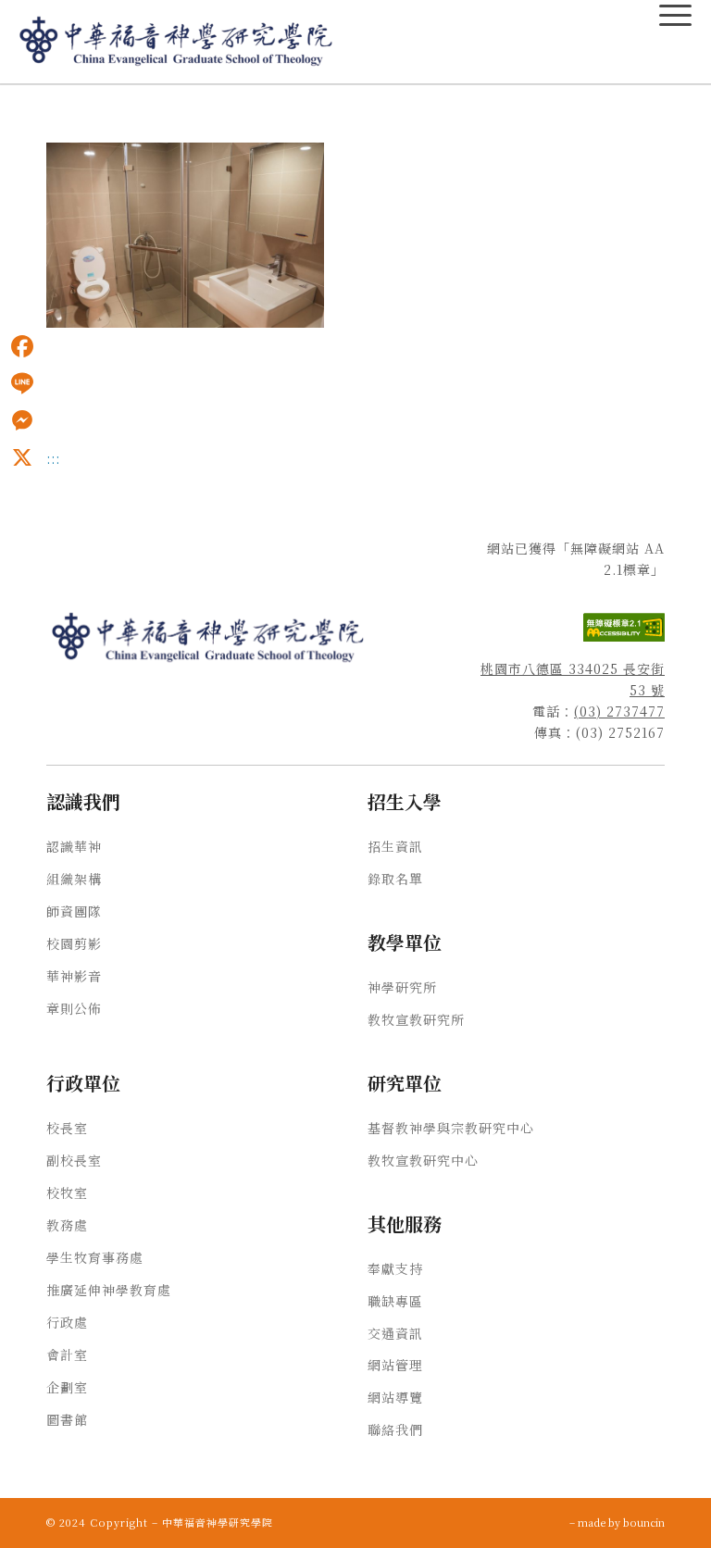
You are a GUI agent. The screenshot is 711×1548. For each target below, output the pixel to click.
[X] (22, 457)
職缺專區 (395, 1301)
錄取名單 (395, 878)
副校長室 (74, 1160)
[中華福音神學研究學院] (177, 41)
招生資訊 (395, 846)
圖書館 (67, 1419)
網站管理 (395, 1364)
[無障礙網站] (624, 636)
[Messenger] (22, 420)
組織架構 (74, 878)
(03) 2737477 (619, 711)
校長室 (67, 1127)
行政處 (67, 1322)
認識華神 (74, 846)
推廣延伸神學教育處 (108, 1289)
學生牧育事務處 (94, 1257)
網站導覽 (395, 1397)
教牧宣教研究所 (416, 1019)
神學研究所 (402, 987)
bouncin (644, 1522)
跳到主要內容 (39, 103)
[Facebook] (22, 346)
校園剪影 (74, 943)
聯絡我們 (395, 1429)
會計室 (67, 1354)
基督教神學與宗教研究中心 (451, 1127)
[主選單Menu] (675, 15)
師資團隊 (74, 911)
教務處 (67, 1225)
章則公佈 (74, 1008)
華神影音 (74, 976)
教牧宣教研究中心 (423, 1160)
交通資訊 (395, 1333)
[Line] (22, 383)
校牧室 (67, 1192)
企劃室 (67, 1387)
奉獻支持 (395, 1268)
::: (5, 103)
